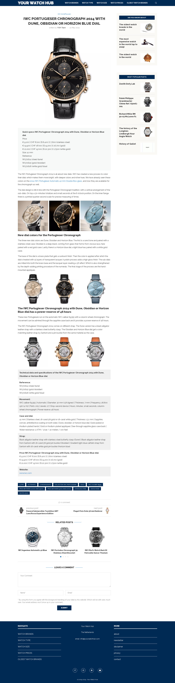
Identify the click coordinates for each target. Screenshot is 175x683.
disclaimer (118, 647)
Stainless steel (81, 489)
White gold (23, 493)
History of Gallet (127, 144)
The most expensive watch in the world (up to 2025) (128, 43)
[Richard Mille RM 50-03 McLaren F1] (147, 117)
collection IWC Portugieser (65, 484)
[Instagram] (83, 670)
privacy (117, 653)
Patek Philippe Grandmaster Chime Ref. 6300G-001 (128, 102)
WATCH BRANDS (71, 3)
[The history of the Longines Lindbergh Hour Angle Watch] (147, 132)
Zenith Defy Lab (127, 84)
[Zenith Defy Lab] (147, 87)
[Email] (100, 670)
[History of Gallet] (147, 147)
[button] (21, 542)
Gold (82, 484)
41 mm (21, 484)
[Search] (156, 3)
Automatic (32, 484)
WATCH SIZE (102, 3)
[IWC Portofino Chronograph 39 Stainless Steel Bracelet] (64, 537)
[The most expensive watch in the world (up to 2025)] (147, 42)
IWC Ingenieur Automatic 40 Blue (32, 550)
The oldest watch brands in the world (128, 27)
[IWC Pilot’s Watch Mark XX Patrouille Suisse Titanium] (96, 537)
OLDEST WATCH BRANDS (137, 3)
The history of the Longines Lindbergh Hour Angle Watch (128, 132)
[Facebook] (75, 670)
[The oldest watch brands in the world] (147, 28)
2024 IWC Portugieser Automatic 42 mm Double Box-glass (56, 181)
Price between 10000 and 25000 (31, 489)
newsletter (118, 640)
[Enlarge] (45, 204)
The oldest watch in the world (128, 55)
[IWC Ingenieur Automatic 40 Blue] (32, 537)
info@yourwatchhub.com (90, 639)
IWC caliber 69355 (94, 484)
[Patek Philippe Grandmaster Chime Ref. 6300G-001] (147, 102)
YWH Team (61, 28)
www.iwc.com (25, 473)
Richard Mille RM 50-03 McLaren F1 (127, 115)
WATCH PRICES (117, 3)
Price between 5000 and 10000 (59, 489)
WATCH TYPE (87, 3)
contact (117, 659)
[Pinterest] (92, 670)
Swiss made (95, 489)
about (116, 634)
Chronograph (45, 484)
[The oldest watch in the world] (147, 58)
